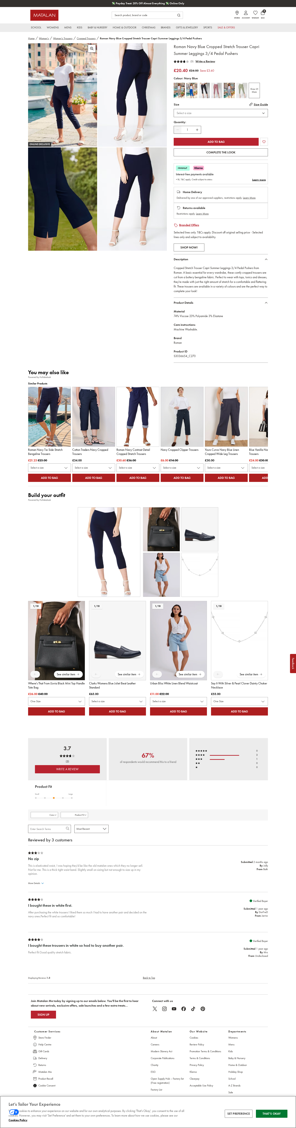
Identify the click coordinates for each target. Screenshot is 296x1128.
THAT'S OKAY (272, 1114)
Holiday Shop (235, 1071)
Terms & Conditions (200, 1058)
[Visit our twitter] (155, 1009)
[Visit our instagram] (164, 1009)
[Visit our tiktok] (193, 1009)
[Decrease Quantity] (177, 130)
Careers (155, 1044)
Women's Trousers (62, 38)
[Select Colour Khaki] (241, 90)
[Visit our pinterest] (203, 1009)
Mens (231, 1044)
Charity (154, 1065)
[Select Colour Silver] (229, 90)
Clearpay (194, 1078)
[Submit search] (179, 15)
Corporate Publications (162, 1058)
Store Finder (44, 1037)
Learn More (249, 197)
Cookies (194, 1037)
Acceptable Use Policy (201, 1085)
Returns (42, 1065)
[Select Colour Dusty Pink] (216, 90)
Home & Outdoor (237, 1065)
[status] (187, 130)
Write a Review (205, 61)
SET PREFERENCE (238, 1114)
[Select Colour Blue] (191, 90)
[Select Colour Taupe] (179, 90)
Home (31, 38)
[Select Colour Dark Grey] (204, 90)
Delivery (42, 1058)
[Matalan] (44, 15)
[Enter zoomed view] (92, 49)
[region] (148, 1112)
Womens (233, 1037)
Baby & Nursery (236, 1058)
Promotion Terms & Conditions (205, 1051)
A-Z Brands (234, 1085)
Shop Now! (189, 247)
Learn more (259, 180)
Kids (230, 1051)
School (232, 1078)
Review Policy (197, 1044)
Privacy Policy (197, 1065)
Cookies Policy (18, 1120)
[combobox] (221, 113)
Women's (44, 38)
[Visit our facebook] (183, 1009)
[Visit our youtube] (174, 1009)
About (154, 1037)
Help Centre (44, 1044)
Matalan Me (45, 1071)
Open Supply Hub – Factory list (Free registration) (167, 1080)
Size (176, 104)
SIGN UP (43, 1014)
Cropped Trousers (86, 38)
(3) (191, 61)
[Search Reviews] (68, 829)
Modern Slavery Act (161, 1051)
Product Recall (45, 1078)
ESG (153, 1071)
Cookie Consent (46, 1085)
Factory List (156, 1089)
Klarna (193, 1071)
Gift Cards (43, 1051)
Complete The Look (220, 152)
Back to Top (149, 977)
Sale (230, 1092)
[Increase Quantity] (197, 130)
